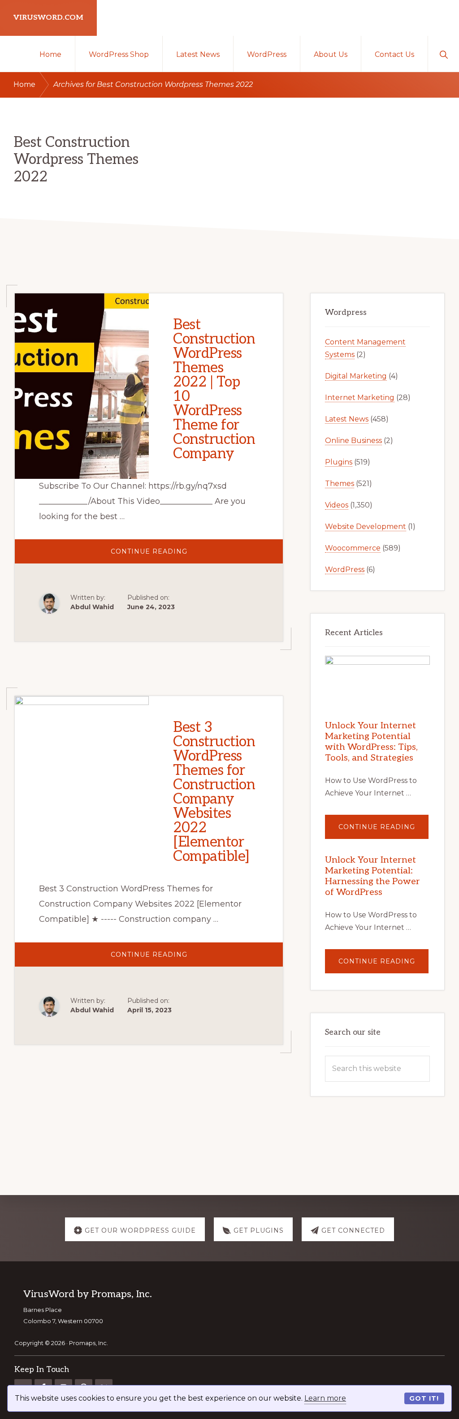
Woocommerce (353, 548)
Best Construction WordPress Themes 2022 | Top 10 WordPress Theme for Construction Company (214, 389)
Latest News (346, 419)
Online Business (353, 440)
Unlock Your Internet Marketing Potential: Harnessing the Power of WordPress (372, 876)
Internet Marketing (359, 397)
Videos (336, 505)
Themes (339, 483)
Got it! (424, 1398)
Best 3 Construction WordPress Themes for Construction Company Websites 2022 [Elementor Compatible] (214, 792)
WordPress (344, 569)
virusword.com (48, 17)
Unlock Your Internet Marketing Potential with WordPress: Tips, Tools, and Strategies (371, 741)
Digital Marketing (356, 376)
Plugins (338, 462)
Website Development (365, 526)
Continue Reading (178, 555)
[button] (443, 54)
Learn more (325, 1398)
